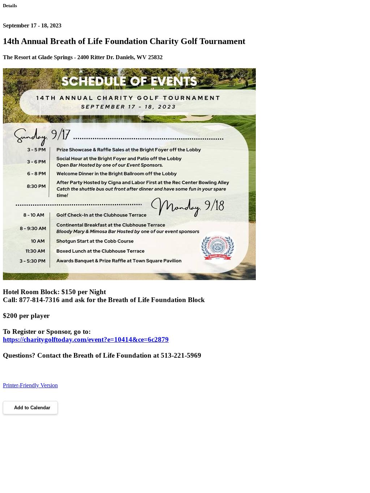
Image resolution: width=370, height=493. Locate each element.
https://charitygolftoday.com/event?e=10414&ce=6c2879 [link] (86, 339)
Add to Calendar (32, 407)
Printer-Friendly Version (30, 385)
